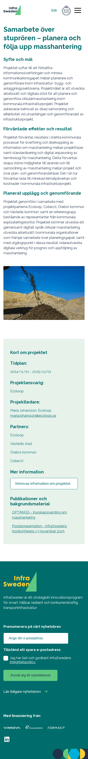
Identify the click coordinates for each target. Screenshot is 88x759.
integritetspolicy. (23, 662)
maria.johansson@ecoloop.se (33, 416)
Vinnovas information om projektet (42, 484)
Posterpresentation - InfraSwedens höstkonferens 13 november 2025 (39, 528)
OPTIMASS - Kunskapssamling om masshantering (39, 515)
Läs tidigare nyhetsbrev (22, 692)
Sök (54, 10)
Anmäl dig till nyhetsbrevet (30, 675)
